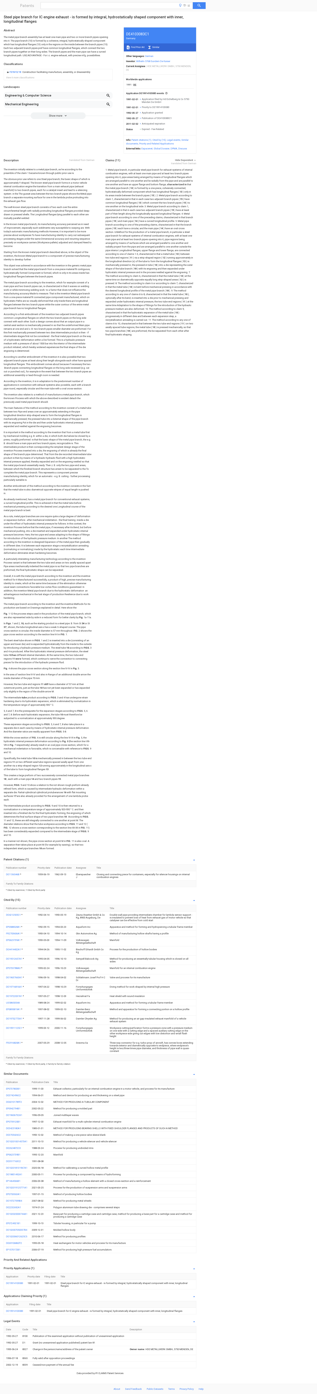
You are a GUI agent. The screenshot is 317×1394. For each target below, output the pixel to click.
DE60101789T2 (14, 1102)
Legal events (173, 140)
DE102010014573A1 (16, 1141)
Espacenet (147, 148)
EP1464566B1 (13, 1181)
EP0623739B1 (13, 1154)
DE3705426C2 (13, 1135)
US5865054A (13, 1002)
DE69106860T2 (14, 1243)
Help (201, 1389)
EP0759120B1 (13, 1121)
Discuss (182, 148)
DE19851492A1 (14, 1174)
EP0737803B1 (13, 1088)
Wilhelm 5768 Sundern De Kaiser (153, 61)
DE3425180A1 (13, 1128)
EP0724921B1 (13, 1223)
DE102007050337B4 (16, 1230)
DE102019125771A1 (16, 1187)
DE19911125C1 (14, 1028)
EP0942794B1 (13, 1108)
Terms (171, 1389)
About (117, 1389)
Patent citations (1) (141, 140)
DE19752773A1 (14, 1018)
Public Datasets (155, 1389)
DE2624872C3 (13, 1148)
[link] (48, 72)
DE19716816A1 (14, 986)
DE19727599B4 (14, 1200)
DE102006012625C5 (16, 1236)
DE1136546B (13, 874)
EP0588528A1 (13, 927)
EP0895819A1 (13, 1009)
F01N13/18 (16, 72)
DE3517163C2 (13, 1161)
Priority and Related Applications (156, 143)
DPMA (174, 148)
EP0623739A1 (13, 940)
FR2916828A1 (13, 1042)
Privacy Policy (187, 1389)
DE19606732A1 (14, 1115)
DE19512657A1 (14, 958)
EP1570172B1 (13, 1249)
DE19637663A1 (14, 977)
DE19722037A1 (14, 996)
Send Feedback (133, 1389)
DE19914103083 (14, 1283)
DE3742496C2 (13, 1095)
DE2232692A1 (13, 1207)
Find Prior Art (137, 47)
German (149, 56)
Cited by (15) (159, 140)
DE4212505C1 (13, 914)
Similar (155, 47)
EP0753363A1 (13, 1194)
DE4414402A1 (13, 949)
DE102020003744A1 (16, 1214)
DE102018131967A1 (16, 1167)
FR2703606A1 (13, 933)
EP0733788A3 (13, 968)
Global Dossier (162, 148)
